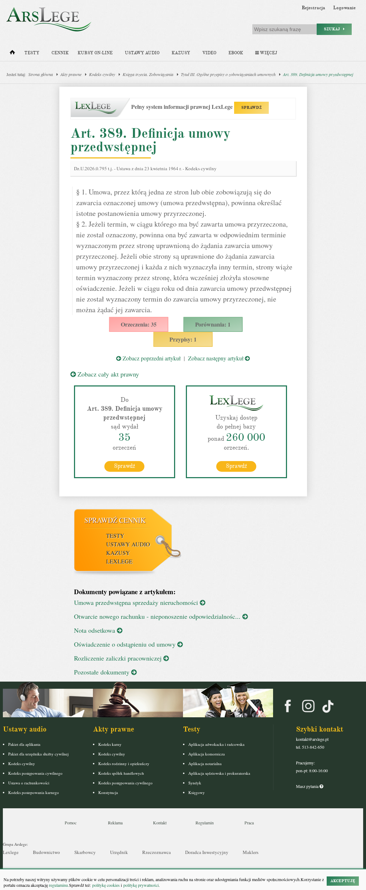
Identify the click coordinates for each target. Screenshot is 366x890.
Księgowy (196, 792)
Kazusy (181, 53)
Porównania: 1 (213, 324)
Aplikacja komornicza (206, 754)
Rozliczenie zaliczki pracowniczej (118, 658)
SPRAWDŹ (251, 107)
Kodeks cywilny (102, 74)
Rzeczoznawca (156, 852)
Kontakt (160, 822)
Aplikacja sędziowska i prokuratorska (219, 773)
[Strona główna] (12, 54)
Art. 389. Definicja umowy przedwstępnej (318, 74)
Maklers (250, 852)
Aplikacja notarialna (205, 763)
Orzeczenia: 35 (139, 324)
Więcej (268, 53)
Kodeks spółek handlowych (121, 773)
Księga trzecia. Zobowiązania (148, 74)
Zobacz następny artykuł (216, 358)
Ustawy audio (142, 53)
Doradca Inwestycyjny (206, 852)
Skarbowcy (85, 852)
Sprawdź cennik (114, 520)
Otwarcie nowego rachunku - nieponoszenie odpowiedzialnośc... (158, 616)
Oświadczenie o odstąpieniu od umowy (125, 644)
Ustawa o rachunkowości (28, 782)
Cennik (60, 53)
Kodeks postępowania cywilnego (35, 773)
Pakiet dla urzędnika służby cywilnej (38, 754)
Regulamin (205, 822)
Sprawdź (124, 466)
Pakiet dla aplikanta (24, 744)
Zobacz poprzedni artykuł (150, 358)
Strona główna (40, 74)
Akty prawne (70, 74)
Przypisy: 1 (183, 339)
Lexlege (11, 852)
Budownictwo (46, 852)
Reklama (115, 822)
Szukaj (333, 29)
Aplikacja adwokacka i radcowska (216, 744)
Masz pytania (308, 786)
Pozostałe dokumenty (102, 672)
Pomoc (70, 822)
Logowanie (344, 8)
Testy (31, 53)
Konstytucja (108, 792)
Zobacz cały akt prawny (107, 374)
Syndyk (194, 782)
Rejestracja (313, 8)
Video (209, 53)
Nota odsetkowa (95, 630)
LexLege (119, 561)
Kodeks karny (110, 744)
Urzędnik (119, 852)
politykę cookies (106, 885)
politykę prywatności (141, 885)
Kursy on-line (95, 53)
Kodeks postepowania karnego (33, 792)
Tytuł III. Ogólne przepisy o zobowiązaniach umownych (228, 74)
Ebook (235, 53)
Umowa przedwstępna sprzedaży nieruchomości (137, 602)
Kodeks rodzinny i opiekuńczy (123, 763)
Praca (249, 822)
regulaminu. (58, 885)
